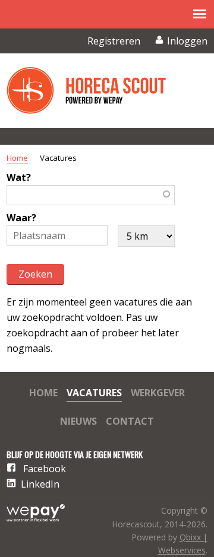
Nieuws (78, 421)
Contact (130, 421)
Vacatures (94, 393)
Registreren (113, 40)
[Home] (96, 90)
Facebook (44, 468)
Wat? (19, 177)
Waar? (21, 217)
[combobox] (91, 195)
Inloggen (187, 40)
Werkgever (158, 393)
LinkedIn (40, 484)
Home (17, 157)
